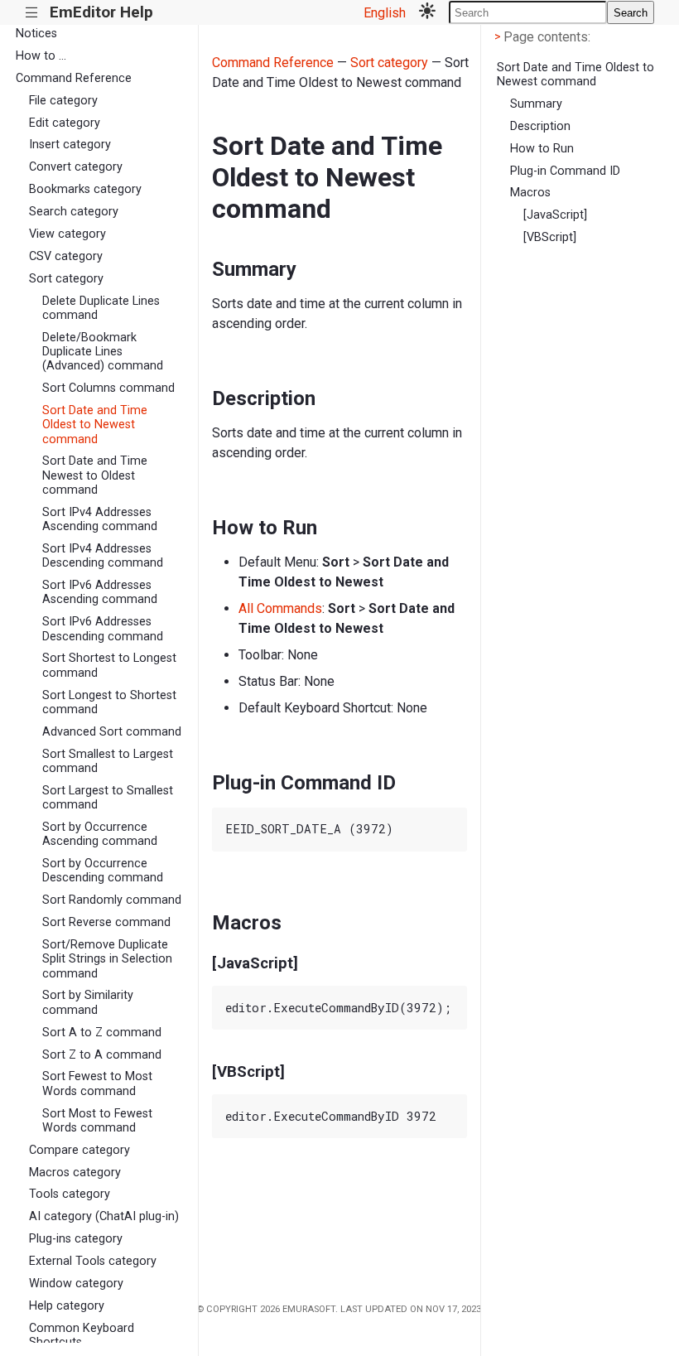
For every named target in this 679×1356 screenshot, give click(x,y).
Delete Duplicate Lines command (101, 308)
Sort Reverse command (106, 922)
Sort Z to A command (101, 1055)
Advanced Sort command (111, 732)
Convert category (76, 167)
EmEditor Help (101, 12)
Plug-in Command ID (565, 171)
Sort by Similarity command (87, 1002)
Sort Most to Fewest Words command (97, 1121)
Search (631, 13)
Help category (66, 1306)
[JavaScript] (555, 215)
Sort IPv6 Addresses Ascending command (99, 592)
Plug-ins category (76, 1239)
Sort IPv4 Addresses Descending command (102, 556)
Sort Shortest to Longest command (109, 665)
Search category (73, 212)
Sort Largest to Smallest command (107, 798)
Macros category (75, 1172)
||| (32, 13)
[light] (427, 12)
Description (540, 126)
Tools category (69, 1194)
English (385, 13)
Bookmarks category (85, 189)
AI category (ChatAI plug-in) (104, 1216)
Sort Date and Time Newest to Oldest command (94, 475)
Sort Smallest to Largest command (107, 761)
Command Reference (74, 78)
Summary (536, 104)
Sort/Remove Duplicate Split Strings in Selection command (107, 959)
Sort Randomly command (111, 900)
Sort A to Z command (101, 1032)
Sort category (66, 279)
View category (67, 234)
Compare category (79, 1150)
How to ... (41, 56)
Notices (36, 34)
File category (63, 101)
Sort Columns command (108, 388)
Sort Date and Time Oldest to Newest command (94, 424)
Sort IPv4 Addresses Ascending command (99, 519)
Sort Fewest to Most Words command (97, 1083)
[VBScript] (549, 237)
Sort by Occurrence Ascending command (99, 834)
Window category (76, 1283)
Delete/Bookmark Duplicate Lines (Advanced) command (102, 352)
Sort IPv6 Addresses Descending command (102, 629)
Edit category (64, 123)
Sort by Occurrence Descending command (102, 871)
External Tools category (93, 1261)
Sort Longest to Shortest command (109, 702)
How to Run (542, 149)
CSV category (66, 256)
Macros (530, 193)
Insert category (70, 145)
